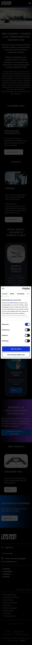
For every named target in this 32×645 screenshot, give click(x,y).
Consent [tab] (4, 293)
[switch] (27, 329)
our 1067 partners (13, 303)
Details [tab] (12, 293)
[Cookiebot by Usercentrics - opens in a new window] (22, 289)
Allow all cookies (16, 349)
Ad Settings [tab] (20, 293)
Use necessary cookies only (16, 354)
